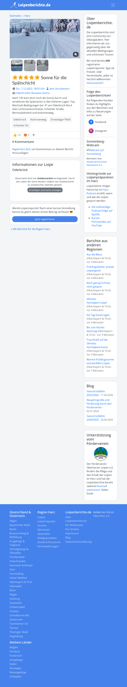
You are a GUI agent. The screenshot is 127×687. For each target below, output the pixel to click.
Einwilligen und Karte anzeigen (45, 190)
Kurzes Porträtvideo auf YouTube (101, 221)
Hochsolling (16, 573)
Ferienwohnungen (48, 546)
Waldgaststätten (47, 538)
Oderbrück (19, 119)
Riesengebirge (18, 672)
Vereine (41, 525)
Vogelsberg (16, 636)
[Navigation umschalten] (113, 5)
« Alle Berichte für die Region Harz (30, 229)
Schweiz (14, 611)
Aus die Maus (94, 254)
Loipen (41, 517)
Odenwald (15, 586)
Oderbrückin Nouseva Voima (33, 93)
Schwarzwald (17, 607)
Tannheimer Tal (19, 623)
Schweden (16, 676)
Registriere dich (21, 149)
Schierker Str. (21, 125)
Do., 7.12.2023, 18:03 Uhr (30, 88)
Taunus (14, 628)
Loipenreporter (46, 521)
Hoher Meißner (18, 578)
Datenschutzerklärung (78, 541)
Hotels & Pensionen (49, 542)
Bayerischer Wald (20, 525)
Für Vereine (72, 529)
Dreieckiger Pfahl (60, 119)
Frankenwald (17, 557)
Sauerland (16, 603)
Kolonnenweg (38, 119)
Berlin (13, 529)
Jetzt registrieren (45, 219)
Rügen (13, 594)
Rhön (13, 590)
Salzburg (15, 598)
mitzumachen (95, 83)
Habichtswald (17, 561)
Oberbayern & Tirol (21, 582)
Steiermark (16, 619)
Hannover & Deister (21, 565)
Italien (13, 664)
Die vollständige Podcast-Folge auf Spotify (102, 210)
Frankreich (16, 655)
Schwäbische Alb (19, 615)
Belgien (14, 647)
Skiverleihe (43, 534)
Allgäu (13, 521)
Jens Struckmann (59, 88)
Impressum (72, 533)
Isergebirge (16, 660)
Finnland (15, 651)
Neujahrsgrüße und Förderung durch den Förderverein (99, 403)
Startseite (15, 15)
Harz (27, 15)
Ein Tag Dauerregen (98, 315)
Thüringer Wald (19, 632)
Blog (90, 386)
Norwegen (16, 668)
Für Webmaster (74, 525)
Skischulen (43, 529)
